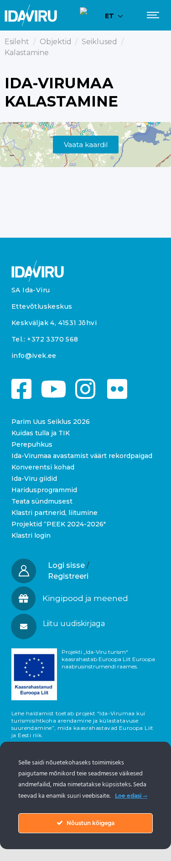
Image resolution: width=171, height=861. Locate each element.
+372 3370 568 (52, 339)
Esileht (17, 41)
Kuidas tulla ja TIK (40, 433)
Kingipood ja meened (85, 598)
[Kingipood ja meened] (23, 598)
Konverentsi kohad (42, 467)
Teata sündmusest (42, 501)
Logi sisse (66, 565)
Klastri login (31, 535)
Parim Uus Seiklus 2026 (50, 422)
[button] (85, 624)
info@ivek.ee (34, 356)
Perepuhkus (31, 444)
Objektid (56, 41)
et (109, 16)
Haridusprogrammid (44, 490)
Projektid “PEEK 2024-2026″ (58, 524)
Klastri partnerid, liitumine (54, 513)
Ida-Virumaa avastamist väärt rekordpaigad (81, 456)
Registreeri (68, 576)
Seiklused (99, 41)
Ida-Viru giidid (34, 478)
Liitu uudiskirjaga (74, 623)
